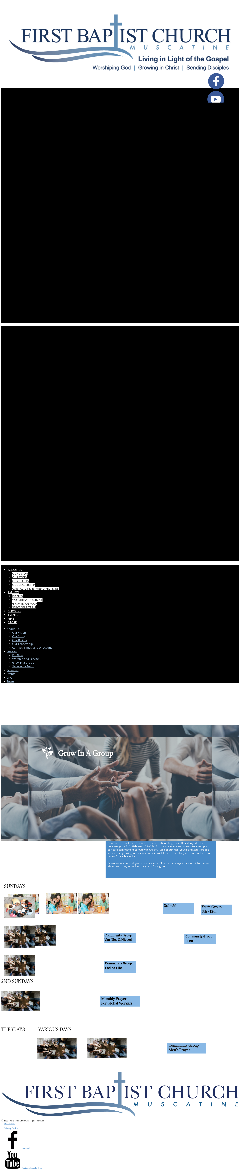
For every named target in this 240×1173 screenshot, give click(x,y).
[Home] (120, 82)
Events (11, 674)
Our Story (18, 636)
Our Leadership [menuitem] (23, 585)
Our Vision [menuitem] (20, 573)
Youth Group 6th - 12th (212, 909)
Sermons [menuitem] (14, 611)
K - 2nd (54, 902)
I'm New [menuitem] (13, 592)
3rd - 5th (170, 905)
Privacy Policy (11, 1128)
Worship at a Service (25, 659)
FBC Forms (9, 1123)
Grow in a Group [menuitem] (24, 603)
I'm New (17, 655)
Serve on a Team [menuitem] (24, 607)
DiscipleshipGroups (48, 1048)
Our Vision (19, 632)
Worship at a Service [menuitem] (27, 600)
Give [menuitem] (11, 618)
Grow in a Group (23, 662)
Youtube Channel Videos (32, 1168)
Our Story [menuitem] (19, 577)
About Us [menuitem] (15, 570)
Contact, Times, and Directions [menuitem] (35, 588)
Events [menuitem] (13, 615)
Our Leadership (22, 644)
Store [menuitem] (12, 622)
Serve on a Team (23, 666)
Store (10, 681)
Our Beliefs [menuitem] (20, 581)
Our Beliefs (19, 640)
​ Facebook (26, 1148)
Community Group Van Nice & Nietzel (118, 937)
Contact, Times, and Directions (32, 647)
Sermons (12, 670)
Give (9, 677)
